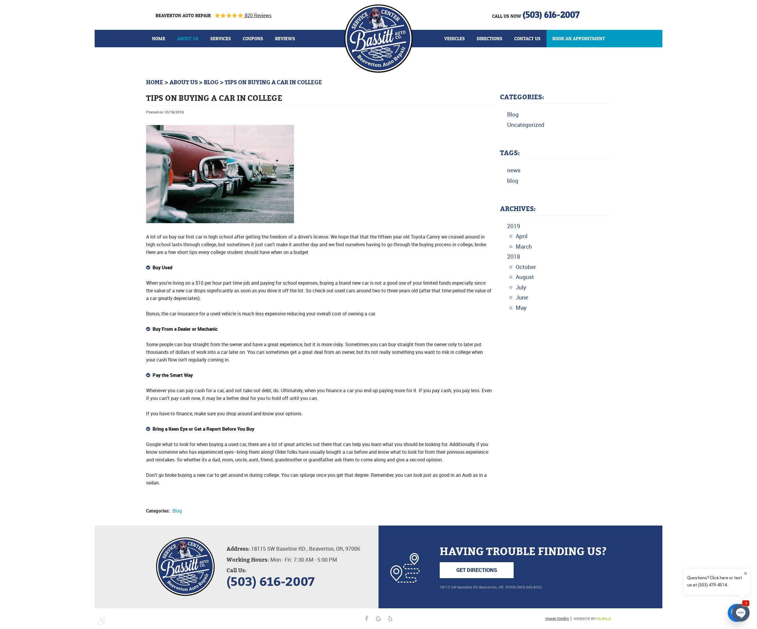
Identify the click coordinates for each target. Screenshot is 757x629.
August (525, 277)
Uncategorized (525, 125)
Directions (489, 38)
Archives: (518, 209)
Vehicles (454, 38)
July (521, 287)
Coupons (253, 38)
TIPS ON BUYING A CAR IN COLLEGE (273, 82)
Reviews (285, 38)
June (522, 297)
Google (378, 619)
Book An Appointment (578, 38)
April (522, 236)
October (526, 267)
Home (158, 38)
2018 (513, 256)
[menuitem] (158, 38)
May (521, 308)
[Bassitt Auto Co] (378, 38)
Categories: (522, 97)
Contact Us (527, 38)
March (524, 246)
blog (512, 180)
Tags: (510, 153)
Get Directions (476, 569)
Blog (211, 82)
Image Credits (557, 618)
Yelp (390, 619)
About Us (187, 38)
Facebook (367, 619)
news (513, 170)
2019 (513, 226)
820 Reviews (257, 15)
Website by (592, 619)
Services (220, 38)
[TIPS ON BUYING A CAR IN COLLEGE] (220, 221)
